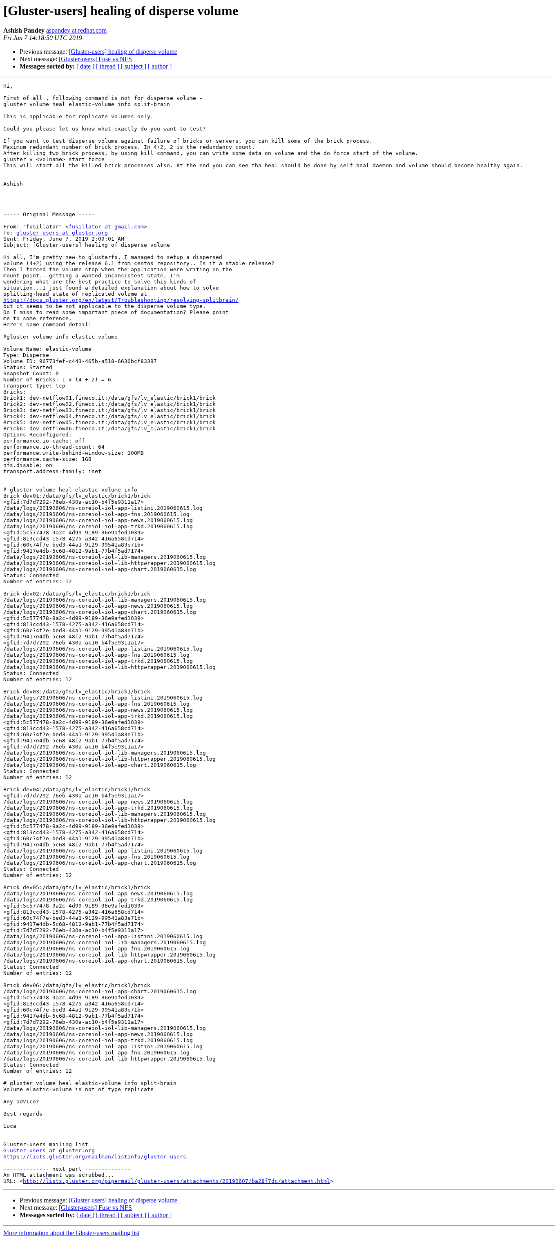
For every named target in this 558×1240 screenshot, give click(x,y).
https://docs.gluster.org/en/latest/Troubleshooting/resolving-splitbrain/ (121, 300)
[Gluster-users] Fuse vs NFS (95, 58)
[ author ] (160, 66)
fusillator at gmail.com (106, 227)
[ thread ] (107, 66)
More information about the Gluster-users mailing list (71, 1232)
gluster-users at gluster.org (62, 233)
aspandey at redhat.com (76, 30)
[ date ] (85, 66)
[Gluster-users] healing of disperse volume (123, 51)
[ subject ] (133, 66)
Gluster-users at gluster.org (49, 1150)
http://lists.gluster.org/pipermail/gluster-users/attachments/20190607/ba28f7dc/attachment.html (176, 1181)
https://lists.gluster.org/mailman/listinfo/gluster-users (94, 1157)
